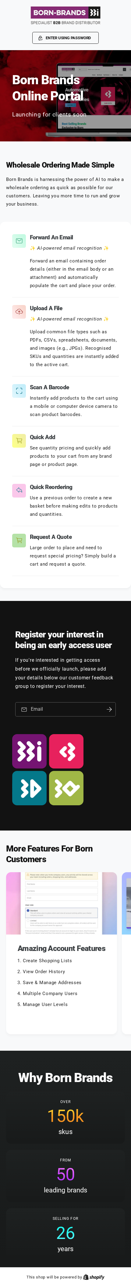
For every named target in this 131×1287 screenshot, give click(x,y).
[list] (65, 954)
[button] (65, 38)
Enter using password (68, 38)
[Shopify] (93, 1277)
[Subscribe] (109, 709)
